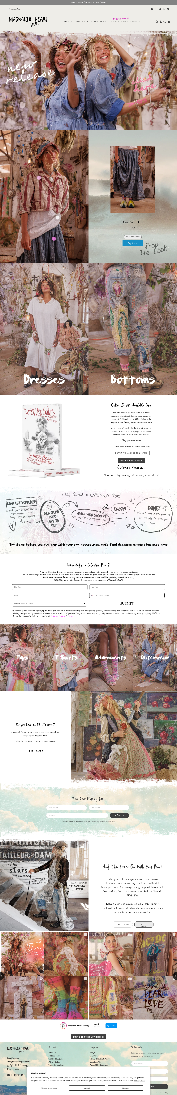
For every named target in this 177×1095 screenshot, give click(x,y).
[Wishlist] (165, 21)
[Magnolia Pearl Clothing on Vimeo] (168, 9)
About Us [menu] (52, 1054)
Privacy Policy (140, 1080)
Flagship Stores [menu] (54, 1057)
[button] (157, 22)
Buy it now (133, 243)
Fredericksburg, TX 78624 (19, 1070)
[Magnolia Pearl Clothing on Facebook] (156, 9)
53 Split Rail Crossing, (17, 1066)
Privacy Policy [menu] (54, 1063)
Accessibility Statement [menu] (99, 1066)
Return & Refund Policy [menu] (100, 1060)
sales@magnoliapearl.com (18, 1062)
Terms (71, 617)
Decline (125, 1088)
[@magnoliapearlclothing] (63, 1026)
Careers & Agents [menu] (56, 1060)
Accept (87, 1088)
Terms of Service (106, 823)
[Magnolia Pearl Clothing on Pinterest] (164, 9)
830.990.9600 (14, 9)
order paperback (131, 459)
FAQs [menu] (92, 1054)
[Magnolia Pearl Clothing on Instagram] (160, 9)
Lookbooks (97, 21)
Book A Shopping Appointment (88, 1037)
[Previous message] (5, 2)
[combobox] (93, 596)
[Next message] (171, 2)
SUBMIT (127, 605)
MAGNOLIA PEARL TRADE (124, 21)
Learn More (35, 752)
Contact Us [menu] (94, 1057)
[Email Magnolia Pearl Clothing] (152, 9)
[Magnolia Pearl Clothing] (28, 21)
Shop (66, 21)
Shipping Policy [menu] (96, 1063)
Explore (80, 21)
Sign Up (119, 816)
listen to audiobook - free (131, 452)
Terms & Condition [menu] (56, 1066)
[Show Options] (84, 605)
